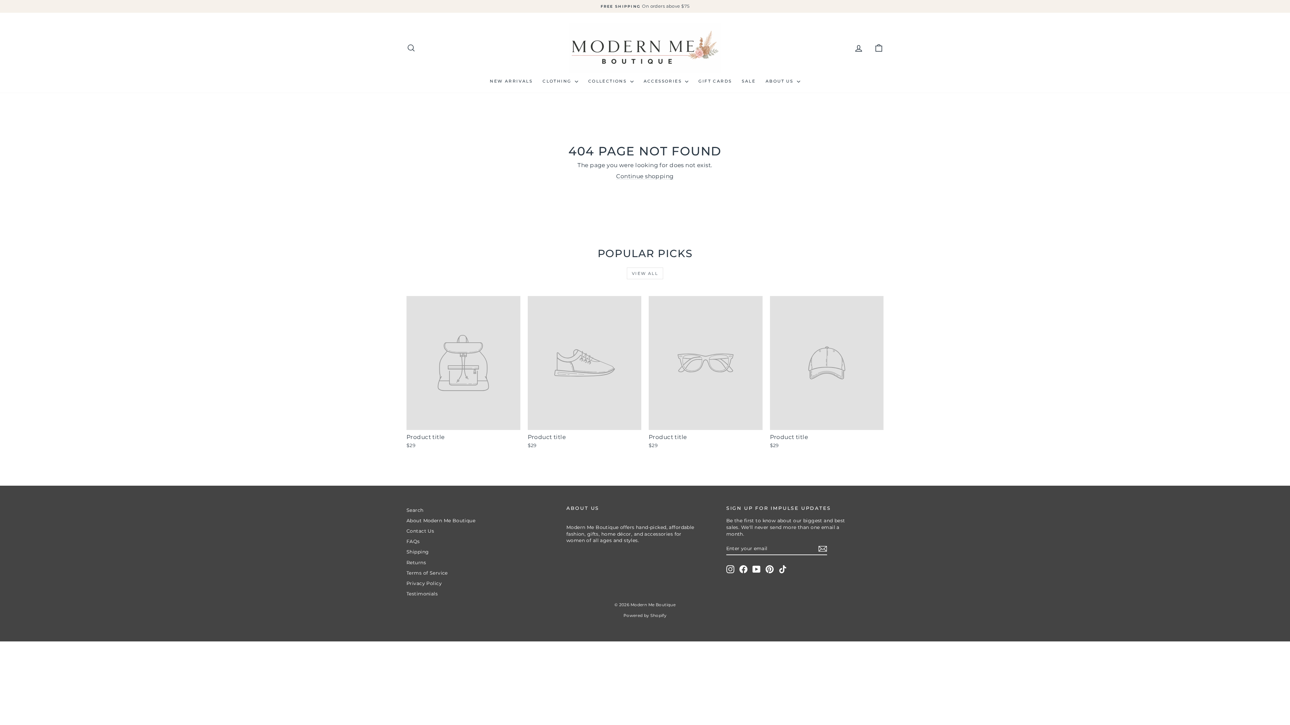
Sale (749, 81)
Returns (416, 563)
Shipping (417, 552)
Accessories (664, 81)
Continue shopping (645, 176)
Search (415, 510)
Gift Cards (715, 81)
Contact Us (420, 531)
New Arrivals (511, 81)
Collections (608, 81)
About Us (780, 81)
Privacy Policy (424, 583)
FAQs (413, 541)
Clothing (558, 81)
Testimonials (422, 594)
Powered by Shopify (645, 615)
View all (645, 273)
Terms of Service (427, 573)
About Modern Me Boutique (440, 521)
